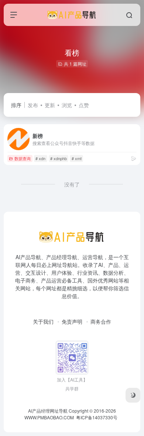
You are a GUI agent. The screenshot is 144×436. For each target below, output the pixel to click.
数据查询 (22, 158)
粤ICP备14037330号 (96, 417)
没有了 (72, 184)
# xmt (77, 158)
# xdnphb (58, 158)
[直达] (134, 158)
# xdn (40, 158)
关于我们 (43, 321)
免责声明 (72, 321)
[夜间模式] (133, 395)
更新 (50, 105)
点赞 (84, 105)
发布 (33, 105)
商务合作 (100, 321)
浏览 (67, 105)
